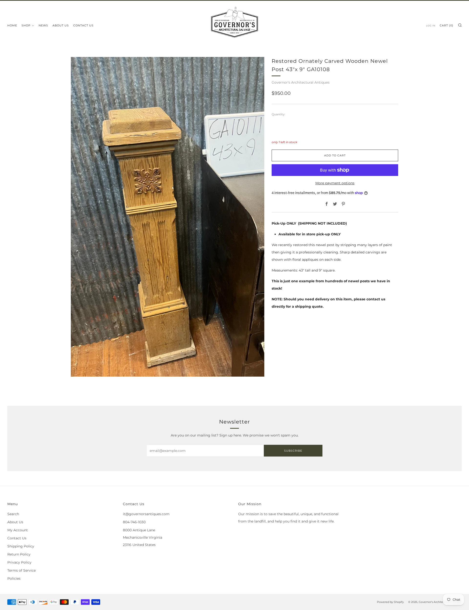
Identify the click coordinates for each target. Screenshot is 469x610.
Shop (26, 25)
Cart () (446, 25)
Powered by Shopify (390, 602)
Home (12, 25)
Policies (14, 578)
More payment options (334, 183)
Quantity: (278, 114)
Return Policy (19, 554)
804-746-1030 (134, 522)
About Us (61, 25)
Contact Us (83, 25)
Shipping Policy (20, 546)
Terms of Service (21, 570)
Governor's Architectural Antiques (301, 82)
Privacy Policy (19, 562)
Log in (430, 25)
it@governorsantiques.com (146, 514)
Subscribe (293, 450)
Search (13, 514)
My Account (17, 530)
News (43, 25)
